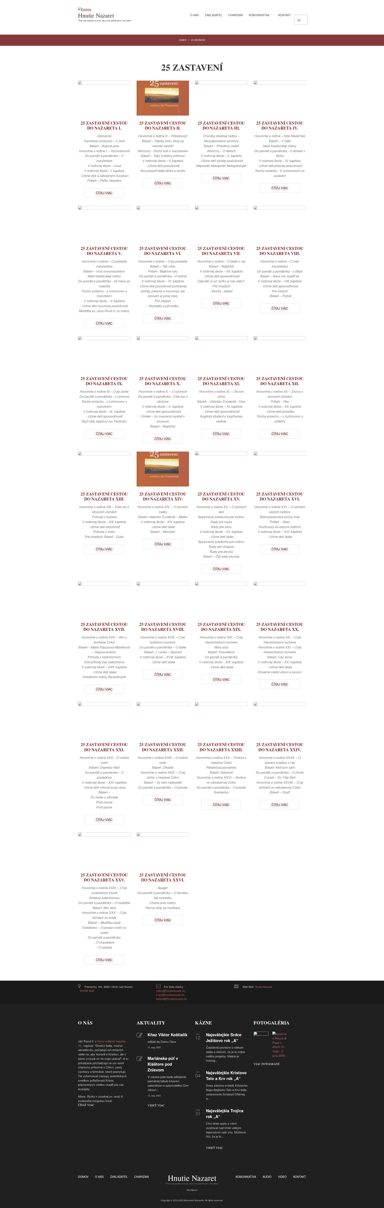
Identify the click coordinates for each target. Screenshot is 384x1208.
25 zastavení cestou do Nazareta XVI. (279, 497)
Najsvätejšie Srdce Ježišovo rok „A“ (223, 1037)
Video (282, 1177)
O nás (194, 15)
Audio (267, 1177)
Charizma (235, 15)
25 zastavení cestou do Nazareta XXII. (162, 747)
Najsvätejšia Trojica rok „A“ (224, 1113)
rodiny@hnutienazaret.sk (170, 991)
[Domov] (84, 9)
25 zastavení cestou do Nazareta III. (221, 126)
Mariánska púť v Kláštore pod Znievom (163, 1064)
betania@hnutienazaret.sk (171, 999)
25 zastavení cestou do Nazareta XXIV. (279, 747)
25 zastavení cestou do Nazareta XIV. (162, 497)
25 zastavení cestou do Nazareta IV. (279, 126)
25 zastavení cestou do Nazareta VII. (221, 251)
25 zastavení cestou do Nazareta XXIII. (221, 747)
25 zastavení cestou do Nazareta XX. (279, 627)
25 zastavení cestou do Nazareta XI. (221, 381)
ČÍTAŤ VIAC (86, 1105)
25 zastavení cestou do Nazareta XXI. (104, 747)
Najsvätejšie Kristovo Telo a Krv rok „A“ (226, 1075)
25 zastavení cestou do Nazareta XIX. (221, 627)
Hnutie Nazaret (96, 15)
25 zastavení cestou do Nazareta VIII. (279, 251)
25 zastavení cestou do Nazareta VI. (162, 251)
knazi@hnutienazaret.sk (170, 995)
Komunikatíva (259, 15)
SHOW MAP (87, 991)
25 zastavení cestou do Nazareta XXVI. (162, 877)
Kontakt (284, 15)
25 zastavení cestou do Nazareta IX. (104, 381)
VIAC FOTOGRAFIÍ (266, 1064)
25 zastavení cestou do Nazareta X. (162, 381)
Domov (183, 40)
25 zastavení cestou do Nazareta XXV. (104, 877)
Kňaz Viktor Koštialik (167, 1034)
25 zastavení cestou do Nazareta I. (104, 126)
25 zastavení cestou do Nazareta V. (104, 251)
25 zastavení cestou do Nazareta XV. (221, 497)
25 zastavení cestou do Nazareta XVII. (104, 627)
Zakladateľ (213, 15)
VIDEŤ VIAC (156, 1105)
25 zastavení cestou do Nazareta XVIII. (162, 627)
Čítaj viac (104, 193)
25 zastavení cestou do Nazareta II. (162, 126)
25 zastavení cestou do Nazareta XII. (279, 381)
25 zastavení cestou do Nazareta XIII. (104, 497)
